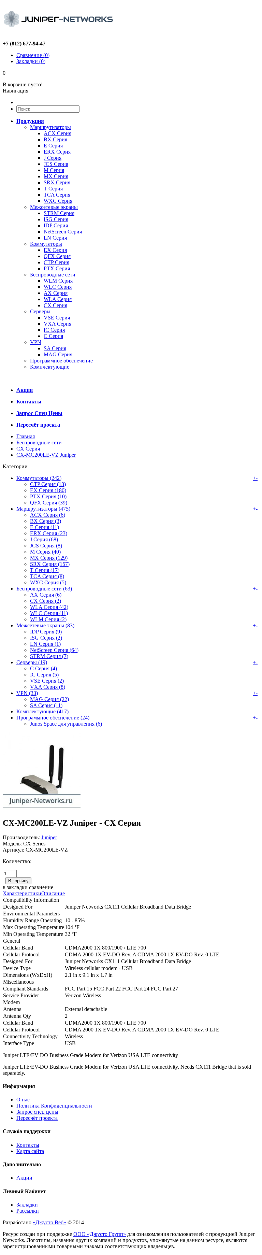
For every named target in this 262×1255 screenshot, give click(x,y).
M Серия (54, 170)
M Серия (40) (45, 552)
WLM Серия (58, 281)
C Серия (53, 336)
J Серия (52, 158)
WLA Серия (58, 299)
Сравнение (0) (32, 55)
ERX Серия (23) (48, 533)
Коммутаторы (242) (38, 478)
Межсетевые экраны (54, 207)
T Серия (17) (44, 570)
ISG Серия (56, 219)
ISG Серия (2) (46, 638)
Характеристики (22, 893)
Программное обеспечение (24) (52, 718)
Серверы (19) (31, 662)
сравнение (41, 887)
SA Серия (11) (46, 705)
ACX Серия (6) (47, 515)
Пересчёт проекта (37, 1118)
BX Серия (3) (45, 521)
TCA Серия (57, 195)
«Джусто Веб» (49, 1222)
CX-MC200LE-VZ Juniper (46, 455)
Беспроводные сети (52, 274)
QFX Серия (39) (48, 502)
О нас (23, 1099)
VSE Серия (57, 317)
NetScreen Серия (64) (54, 650)
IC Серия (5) (44, 675)
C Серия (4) (43, 668)
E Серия (53, 145)
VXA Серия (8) (47, 687)
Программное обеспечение (61, 360)
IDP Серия (56, 225)
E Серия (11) (44, 527)
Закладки (27, 1205)
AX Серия (56, 293)
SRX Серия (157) (50, 564)
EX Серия (55, 250)
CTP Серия (56, 262)
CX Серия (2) (45, 601)
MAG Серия (58, 354)
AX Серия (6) (45, 595)
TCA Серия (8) (47, 576)
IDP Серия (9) (46, 631)
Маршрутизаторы (50, 127)
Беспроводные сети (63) (44, 588)
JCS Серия (56, 164)
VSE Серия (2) (47, 681)
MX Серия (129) (49, 558)
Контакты (27, 1145)
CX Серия (55, 305)
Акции (24, 1178)
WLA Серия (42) (49, 607)
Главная (25, 436)
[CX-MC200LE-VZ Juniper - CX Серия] (42, 808)
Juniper (49, 837)
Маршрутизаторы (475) (43, 509)
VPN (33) (27, 693)
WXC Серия (58, 201)
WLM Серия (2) (48, 619)
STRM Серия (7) (49, 656)
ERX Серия (57, 152)
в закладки (15, 887)
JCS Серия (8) (46, 545)
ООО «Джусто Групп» (99, 1234)
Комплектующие (49, 367)
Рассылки (27, 1211)
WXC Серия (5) (48, 582)
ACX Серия (57, 133)
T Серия (53, 188)
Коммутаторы (46, 244)
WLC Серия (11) (49, 613)
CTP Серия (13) (48, 484)
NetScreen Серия (63, 231)
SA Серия (55, 348)
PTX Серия (57, 268)
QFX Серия (57, 256)
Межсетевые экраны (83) (45, 625)
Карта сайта (30, 1151)
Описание (53, 893)
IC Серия (54, 330)
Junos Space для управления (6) (66, 724)
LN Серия (55, 238)
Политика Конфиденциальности (54, 1106)
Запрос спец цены (37, 1112)
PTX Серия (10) (48, 496)
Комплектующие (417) (42, 711)
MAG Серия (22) (49, 699)
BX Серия (55, 139)
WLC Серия (58, 287)
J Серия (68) (44, 539)
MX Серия (56, 176)
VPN (35, 342)
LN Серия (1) (45, 644)
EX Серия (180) (48, 490)
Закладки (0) (30, 61)
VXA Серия (57, 324)
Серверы (40, 311)
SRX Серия (57, 182)
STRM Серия (59, 213)
